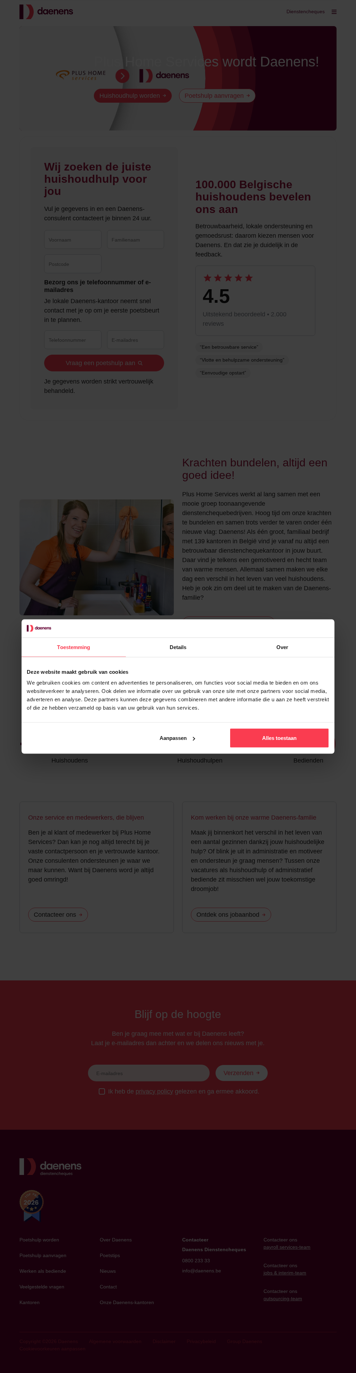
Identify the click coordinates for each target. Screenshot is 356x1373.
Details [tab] (178, 647)
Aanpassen (173, 738)
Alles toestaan (279, 738)
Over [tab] (282, 647)
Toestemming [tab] (73, 647)
